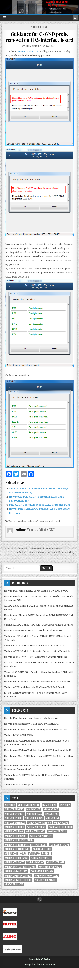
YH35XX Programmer (45, 880)
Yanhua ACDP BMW (14, 831)
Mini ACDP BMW (51, 809)
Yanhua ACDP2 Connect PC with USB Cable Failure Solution (38, 624)
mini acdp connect (14, 814)
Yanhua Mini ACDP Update (19, 784)
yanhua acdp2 (61, 822)
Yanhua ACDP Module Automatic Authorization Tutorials (37, 651)
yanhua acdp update (41, 858)
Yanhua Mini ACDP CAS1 (16, 871)
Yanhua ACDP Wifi (55, 862)
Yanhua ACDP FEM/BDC (41, 836)
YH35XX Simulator (14, 884)
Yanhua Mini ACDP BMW (50, 866)
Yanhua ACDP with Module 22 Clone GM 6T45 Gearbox (35, 687)
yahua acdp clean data (39, 822)
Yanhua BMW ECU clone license (20, 866)
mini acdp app (33, 809)
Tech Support (40, 27)
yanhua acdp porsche (40, 853)
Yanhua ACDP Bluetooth (61, 827)
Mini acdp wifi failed (15, 822)
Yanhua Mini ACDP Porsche (18, 880)
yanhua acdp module (15, 853)
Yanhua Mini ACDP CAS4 (41, 871)
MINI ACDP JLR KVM (34, 818)
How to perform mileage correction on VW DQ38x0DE (36, 590)
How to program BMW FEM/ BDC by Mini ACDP (32, 723)
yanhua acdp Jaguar (59, 844)
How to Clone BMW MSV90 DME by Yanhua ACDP (33, 630)
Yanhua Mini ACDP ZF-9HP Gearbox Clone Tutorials (34, 645)
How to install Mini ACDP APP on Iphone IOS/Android (35, 729)
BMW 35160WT (49, 805)
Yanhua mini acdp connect (18, 875)
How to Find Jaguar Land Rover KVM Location (31, 718)
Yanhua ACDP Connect (16, 836)
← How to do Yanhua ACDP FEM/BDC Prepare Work (32, 548)
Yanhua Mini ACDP (27, 51)
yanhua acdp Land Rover (17, 849)
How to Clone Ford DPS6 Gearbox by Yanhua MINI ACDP (37, 657)
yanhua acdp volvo (14, 862)
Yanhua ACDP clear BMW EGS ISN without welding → (46, 552)
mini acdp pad (53, 818)
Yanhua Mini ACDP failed (46, 875)
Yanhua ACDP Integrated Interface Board (25, 844)
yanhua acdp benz (36, 827)
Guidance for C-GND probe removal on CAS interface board (39, 37)
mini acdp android (14, 809)
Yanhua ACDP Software (16, 858)
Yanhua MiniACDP (32, 46)
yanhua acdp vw (35, 862)
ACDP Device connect (28, 805)
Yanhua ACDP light (42, 849)
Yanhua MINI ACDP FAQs (18, 735)
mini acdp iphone (13, 818)
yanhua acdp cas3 (28, 521)
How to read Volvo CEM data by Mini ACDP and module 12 (37, 750)
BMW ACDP (65, 805)
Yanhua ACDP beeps (14, 827)
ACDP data (10, 805)
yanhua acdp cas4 (50, 521)
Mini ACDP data (34, 814)
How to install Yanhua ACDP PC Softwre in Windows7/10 (37, 681)
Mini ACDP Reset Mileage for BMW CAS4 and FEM (39, 504)
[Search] (75, 17)
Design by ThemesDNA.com (39, 964)
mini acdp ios (51, 814)
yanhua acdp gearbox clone (19, 840)
